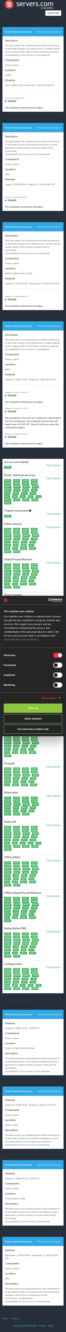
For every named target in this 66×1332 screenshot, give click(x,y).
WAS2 (16, 500)
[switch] (57, 665)
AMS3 (25, 480)
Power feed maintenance (18, 31)
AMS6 (16, 484)
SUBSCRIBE (53, 13)
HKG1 (16, 490)
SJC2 (31, 496)
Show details (48, 698)
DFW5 (7, 490)
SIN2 (15, 496)
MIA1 (16, 493)
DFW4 (35, 487)
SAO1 (33, 493)
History (15, 1318)
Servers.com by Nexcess (25, 1325)
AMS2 (16, 480)
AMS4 (34, 480)
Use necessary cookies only (33, 729)
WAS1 (7, 500)
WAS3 (25, 500)
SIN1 (7, 496)
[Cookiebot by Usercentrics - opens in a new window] (48, 600)
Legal (50, 1325)
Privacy (42, 1325)
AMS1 (7, 480)
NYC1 (24, 493)
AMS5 (7, 484)
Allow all (33, 708)
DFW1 (7, 487)
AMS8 (34, 484)
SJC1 (23, 496)
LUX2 (7, 493)
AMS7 (25, 484)
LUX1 (34, 490)
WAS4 (34, 500)
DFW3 (26, 487)
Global (7, 467)
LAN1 (25, 539)
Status (5, 1318)
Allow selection (33, 718)
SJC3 (39, 496)
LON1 (25, 490)
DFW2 (17, 487)
